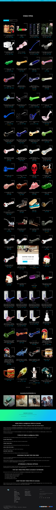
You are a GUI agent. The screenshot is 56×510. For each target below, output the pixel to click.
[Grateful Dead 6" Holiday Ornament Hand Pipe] (47, 28)
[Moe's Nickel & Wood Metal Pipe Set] (21, 222)
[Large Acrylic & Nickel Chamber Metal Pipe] (47, 277)
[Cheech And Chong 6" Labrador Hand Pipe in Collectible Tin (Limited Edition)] (47, 334)
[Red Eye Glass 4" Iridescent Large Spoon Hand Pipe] (34, 79)
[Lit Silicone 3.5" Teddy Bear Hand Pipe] (21, 186)
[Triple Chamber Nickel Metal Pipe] (21, 277)
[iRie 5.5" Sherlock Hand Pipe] (34, 115)
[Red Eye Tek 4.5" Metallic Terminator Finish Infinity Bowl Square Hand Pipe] (21, 296)
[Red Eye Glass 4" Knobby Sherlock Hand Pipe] (47, 115)
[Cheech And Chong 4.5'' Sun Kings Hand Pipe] (34, 334)
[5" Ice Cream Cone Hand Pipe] (21, 372)
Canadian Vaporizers (5, 507)
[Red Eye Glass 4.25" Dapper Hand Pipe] (47, 98)
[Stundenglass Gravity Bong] (34, 372)
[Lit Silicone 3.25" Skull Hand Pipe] (34, 169)
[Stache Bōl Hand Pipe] (9, 169)
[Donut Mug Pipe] (47, 353)
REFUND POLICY (27, 492)
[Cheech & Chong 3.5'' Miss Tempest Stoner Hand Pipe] (34, 353)
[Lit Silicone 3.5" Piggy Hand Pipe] (9, 186)
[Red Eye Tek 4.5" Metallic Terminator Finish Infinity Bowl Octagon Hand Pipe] (34, 296)
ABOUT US (16, 495)
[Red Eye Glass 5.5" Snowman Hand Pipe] (47, 315)
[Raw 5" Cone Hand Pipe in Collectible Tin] (9, 28)
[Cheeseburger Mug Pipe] (9, 372)
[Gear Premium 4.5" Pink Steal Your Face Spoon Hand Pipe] (9, 151)
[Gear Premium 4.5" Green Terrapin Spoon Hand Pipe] (47, 133)
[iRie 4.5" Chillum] (21, 45)
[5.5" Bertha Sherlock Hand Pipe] (9, 240)
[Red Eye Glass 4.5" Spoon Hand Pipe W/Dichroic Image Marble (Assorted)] (9, 334)
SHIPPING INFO (16, 492)
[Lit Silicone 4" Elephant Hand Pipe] (34, 186)
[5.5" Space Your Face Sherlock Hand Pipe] (47, 222)
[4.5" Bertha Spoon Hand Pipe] (47, 240)
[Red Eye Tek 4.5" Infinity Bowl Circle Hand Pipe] (34, 315)
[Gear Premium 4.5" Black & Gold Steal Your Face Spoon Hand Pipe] (9, 133)
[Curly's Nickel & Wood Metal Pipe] (34, 222)
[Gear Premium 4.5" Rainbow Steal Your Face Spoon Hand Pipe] (21, 151)
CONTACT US (16, 496)
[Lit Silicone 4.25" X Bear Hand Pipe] (9, 62)
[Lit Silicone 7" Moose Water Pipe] (47, 169)
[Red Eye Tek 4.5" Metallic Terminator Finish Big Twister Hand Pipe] (47, 151)
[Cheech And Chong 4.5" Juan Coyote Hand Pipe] (21, 334)
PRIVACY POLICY (27, 491)
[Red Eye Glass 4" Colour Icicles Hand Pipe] (21, 62)
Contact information (6, 508)
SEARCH (15, 491)
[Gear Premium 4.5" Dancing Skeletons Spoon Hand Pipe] (34, 151)
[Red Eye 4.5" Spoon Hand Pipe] (47, 62)
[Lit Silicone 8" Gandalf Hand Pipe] (9, 115)
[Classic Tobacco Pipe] (47, 204)
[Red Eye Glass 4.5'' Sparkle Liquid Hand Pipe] (34, 98)
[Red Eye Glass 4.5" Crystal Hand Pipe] (34, 62)
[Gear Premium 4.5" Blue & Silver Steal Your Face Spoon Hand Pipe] (21, 133)
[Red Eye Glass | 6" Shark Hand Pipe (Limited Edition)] (21, 353)
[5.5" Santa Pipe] (9, 277)
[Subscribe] (34, 416)
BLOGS (15, 500)
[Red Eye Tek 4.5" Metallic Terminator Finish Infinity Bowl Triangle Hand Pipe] (9, 296)
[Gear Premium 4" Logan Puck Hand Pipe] (9, 45)
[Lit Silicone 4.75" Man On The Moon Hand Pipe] (47, 45)
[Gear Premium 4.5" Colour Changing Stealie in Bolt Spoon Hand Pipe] (34, 133)
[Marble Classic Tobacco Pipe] (9, 222)
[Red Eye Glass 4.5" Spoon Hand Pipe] (9, 79)
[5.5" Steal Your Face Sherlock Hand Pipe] (21, 240)
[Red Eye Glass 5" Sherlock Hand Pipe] (21, 115)
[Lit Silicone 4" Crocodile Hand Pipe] (47, 186)
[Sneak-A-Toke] (34, 277)
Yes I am (25, 261)
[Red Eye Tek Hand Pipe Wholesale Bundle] (34, 28)
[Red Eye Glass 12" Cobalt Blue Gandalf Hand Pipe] (34, 45)
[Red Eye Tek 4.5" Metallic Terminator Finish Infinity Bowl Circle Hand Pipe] (47, 296)
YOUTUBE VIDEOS (17, 499)
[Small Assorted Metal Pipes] (21, 28)
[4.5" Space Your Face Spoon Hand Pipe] (34, 240)
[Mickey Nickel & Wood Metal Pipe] (21, 204)
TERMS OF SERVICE (28, 495)
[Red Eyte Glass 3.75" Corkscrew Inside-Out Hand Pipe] (47, 79)
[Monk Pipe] (34, 204)
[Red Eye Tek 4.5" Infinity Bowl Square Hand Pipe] (21, 315)
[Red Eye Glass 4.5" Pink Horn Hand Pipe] (21, 98)
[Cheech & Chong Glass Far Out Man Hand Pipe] (47, 372)
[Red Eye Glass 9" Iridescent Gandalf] (21, 79)
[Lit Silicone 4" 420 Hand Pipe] (21, 169)
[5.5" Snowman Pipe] (47, 258)
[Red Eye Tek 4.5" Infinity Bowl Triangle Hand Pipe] (9, 315)
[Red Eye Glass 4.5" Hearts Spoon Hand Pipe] (9, 204)
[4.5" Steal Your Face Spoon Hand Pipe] (9, 258)
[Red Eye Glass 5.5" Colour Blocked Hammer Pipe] (9, 98)
